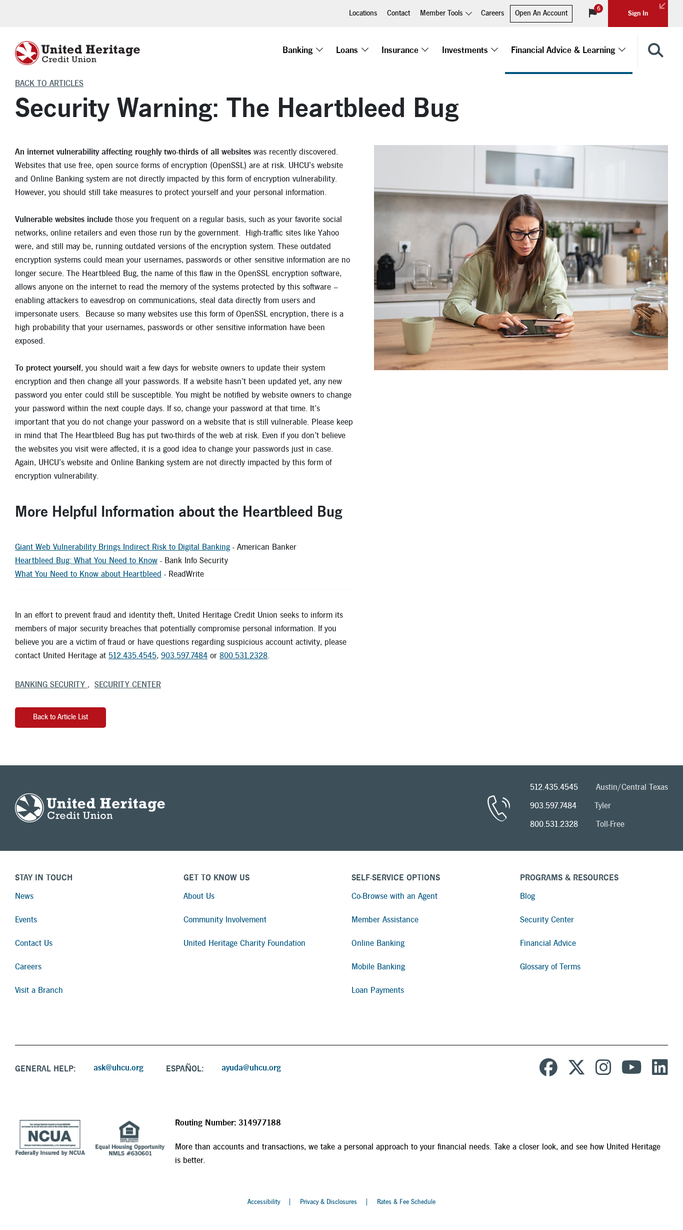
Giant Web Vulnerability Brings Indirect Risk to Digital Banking (122, 547)
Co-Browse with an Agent (395, 896)
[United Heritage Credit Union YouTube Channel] (632, 1068)
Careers (492, 13)
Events (26, 919)
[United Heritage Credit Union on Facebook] (549, 1068)
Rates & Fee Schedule (406, 1201)
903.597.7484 (184, 655)
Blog (527, 896)
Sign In (638, 13)
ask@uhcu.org (119, 1067)
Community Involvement (225, 919)
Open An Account (541, 13)
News (24, 896)
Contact (398, 13)
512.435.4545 (132, 655)
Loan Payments (378, 990)
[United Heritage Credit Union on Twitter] (577, 1068)
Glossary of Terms (550, 966)
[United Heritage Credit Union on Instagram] (604, 1068)
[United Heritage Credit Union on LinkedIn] (660, 1068)
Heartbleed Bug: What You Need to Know (86, 560)
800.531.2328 (244, 655)
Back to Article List (60, 717)
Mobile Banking (378, 966)
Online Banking (378, 943)
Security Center (127, 684)
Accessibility (264, 1201)
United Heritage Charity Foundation (245, 943)
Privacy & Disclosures (328, 1201)
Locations (363, 13)
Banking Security (51, 684)
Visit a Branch (39, 990)
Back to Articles (49, 83)
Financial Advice (548, 943)
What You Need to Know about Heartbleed (88, 574)
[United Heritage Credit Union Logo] (77, 50)
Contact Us (33, 943)
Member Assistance (385, 919)
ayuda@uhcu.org (251, 1067)
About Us (199, 896)
